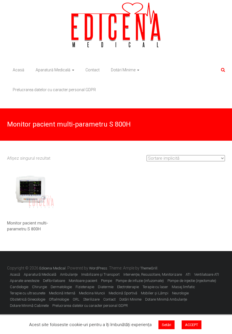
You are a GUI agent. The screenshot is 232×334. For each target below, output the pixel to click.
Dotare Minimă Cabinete (29, 305)
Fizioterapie (85, 287)
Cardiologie (19, 287)
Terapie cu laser (155, 287)
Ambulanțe (69, 274)
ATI (188, 274)
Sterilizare (91, 299)
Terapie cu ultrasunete (27, 293)
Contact (92, 70)
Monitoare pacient (83, 281)
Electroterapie (128, 287)
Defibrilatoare (54, 281)
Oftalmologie (59, 299)
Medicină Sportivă (123, 293)
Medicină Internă (62, 293)
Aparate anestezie (24, 281)
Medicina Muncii (92, 293)
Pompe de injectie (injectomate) (191, 281)
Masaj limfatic (183, 287)
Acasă (18, 70)
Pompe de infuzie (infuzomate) (140, 281)
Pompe (106, 281)
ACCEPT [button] (191, 325)
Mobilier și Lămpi (154, 293)
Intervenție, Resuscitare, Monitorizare (152, 274)
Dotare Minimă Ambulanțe (166, 299)
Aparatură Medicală (53, 70)
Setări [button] (166, 325)
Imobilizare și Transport (100, 274)
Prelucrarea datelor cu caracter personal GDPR (54, 89)
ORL (76, 299)
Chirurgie (39, 287)
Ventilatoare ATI (206, 274)
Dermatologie (61, 287)
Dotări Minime (123, 70)
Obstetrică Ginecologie (27, 299)
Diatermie (105, 287)
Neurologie (180, 293)
